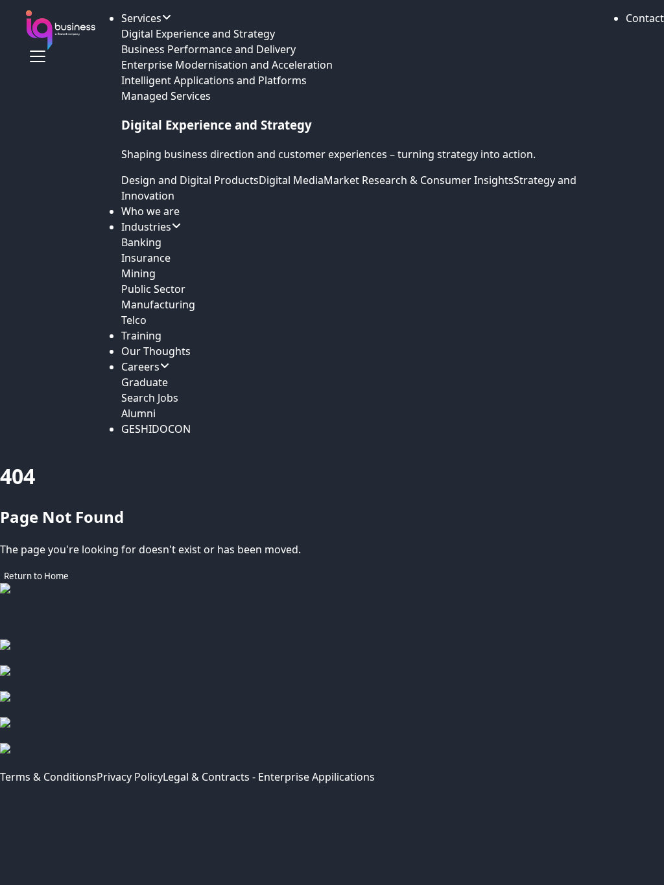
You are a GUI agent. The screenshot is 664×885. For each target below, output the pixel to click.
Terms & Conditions (48, 777)
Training (141, 335)
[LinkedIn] (332, 704)
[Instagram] (332, 678)
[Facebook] (332, 652)
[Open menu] (37, 56)
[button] (645, 18)
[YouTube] (332, 756)
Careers (140, 367)
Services (141, 18)
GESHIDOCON (156, 429)
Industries (146, 227)
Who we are (150, 211)
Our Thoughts (156, 351)
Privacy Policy (130, 777)
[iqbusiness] (60, 30)
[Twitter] (332, 730)
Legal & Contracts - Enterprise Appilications (269, 777)
